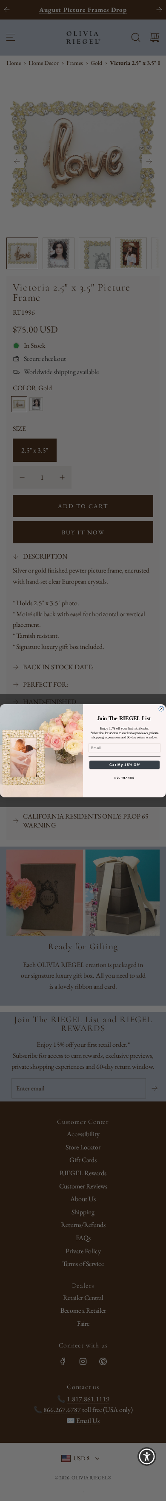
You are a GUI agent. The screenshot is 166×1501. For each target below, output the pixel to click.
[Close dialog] (161, 708)
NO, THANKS (124, 777)
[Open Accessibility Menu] (147, 1456)
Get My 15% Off (124, 765)
